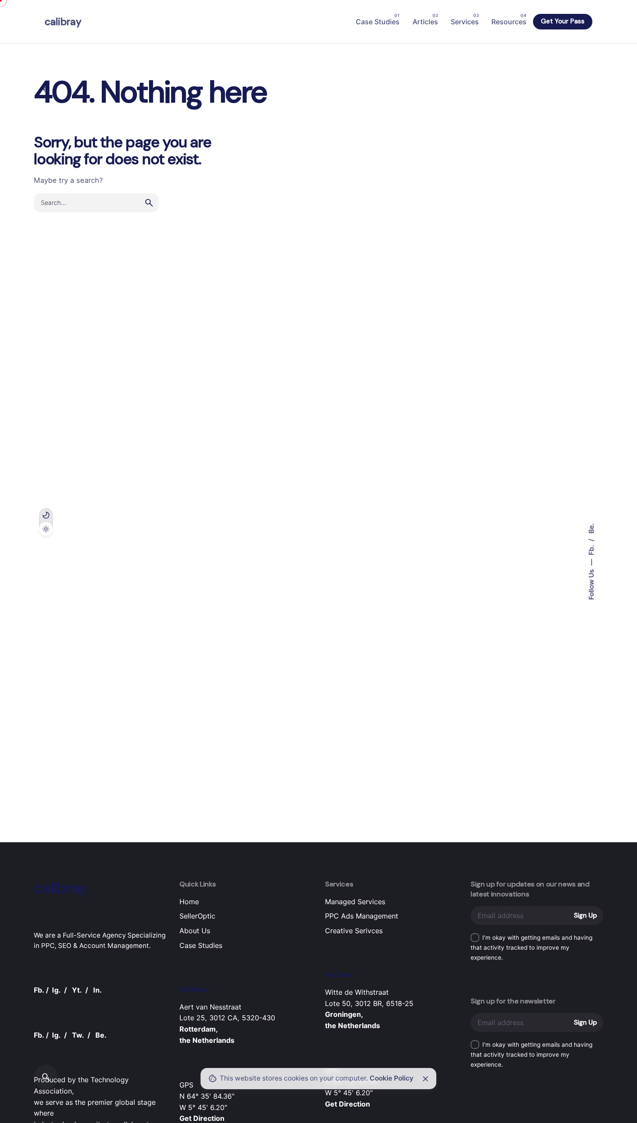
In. (97, 990)
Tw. (78, 1035)
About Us (194, 930)
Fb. (591, 549)
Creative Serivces (354, 930)
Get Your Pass (563, 21)
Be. (591, 528)
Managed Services (355, 901)
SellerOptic (197, 916)
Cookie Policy (391, 1078)
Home (189, 901)
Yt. (77, 990)
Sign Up (585, 915)
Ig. (56, 990)
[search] (149, 202)
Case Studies (200, 945)
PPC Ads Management (361, 916)
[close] (425, 1078)
